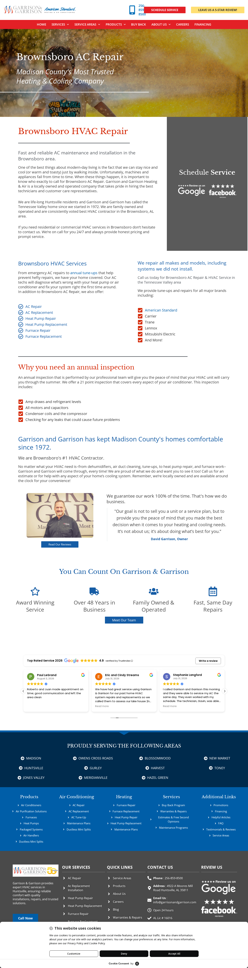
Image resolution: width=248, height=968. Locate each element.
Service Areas (85, 24)
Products (114, 24)
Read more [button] (34, 706)
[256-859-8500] (132, 9)
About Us (159, 24)
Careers (182, 24)
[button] (224, 691)
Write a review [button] (208, 661)
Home (41, 24)
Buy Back (138, 24)
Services (171, 796)
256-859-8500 (142, 9)
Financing (202, 24)
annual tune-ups (83, 272)
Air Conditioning (76, 796)
